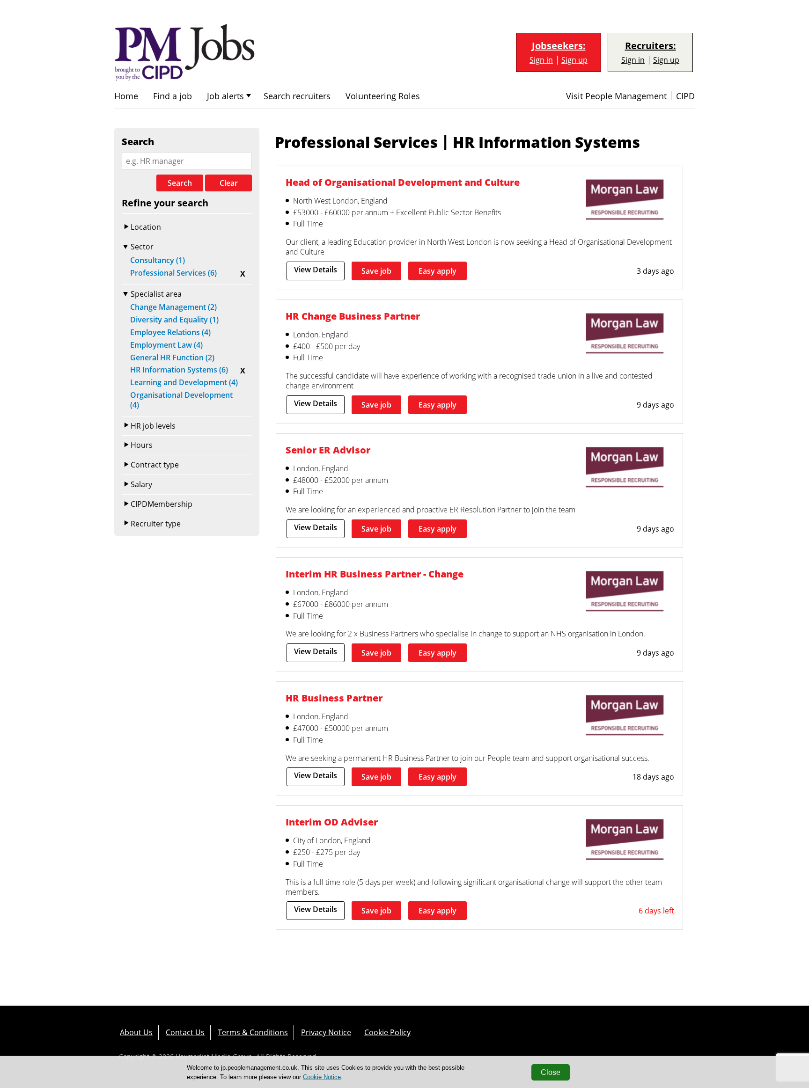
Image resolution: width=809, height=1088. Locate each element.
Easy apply (437, 271)
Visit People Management (616, 96)
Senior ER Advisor (328, 450)
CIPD (685, 96)
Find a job (172, 96)
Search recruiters (297, 96)
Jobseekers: (559, 45)
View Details (315, 269)
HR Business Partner (334, 698)
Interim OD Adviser (332, 822)
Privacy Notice (326, 1032)
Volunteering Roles (383, 96)
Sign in (541, 60)
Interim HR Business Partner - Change (374, 574)
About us (136, 1032)
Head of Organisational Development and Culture (403, 182)
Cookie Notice (322, 1077)
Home (126, 96)
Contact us (185, 1032)
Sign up (574, 60)
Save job (376, 271)
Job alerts (225, 96)
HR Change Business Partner (353, 316)
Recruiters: (650, 45)
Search (180, 183)
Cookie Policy (387, 1032)
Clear (229, 183)
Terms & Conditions (253, 1032)
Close (550, 1072)
